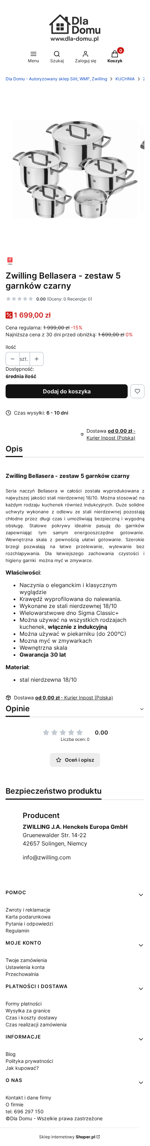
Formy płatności (24, 1004)
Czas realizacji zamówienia (36, 1024)
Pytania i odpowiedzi (29, 924)
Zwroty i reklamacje (28, 910)
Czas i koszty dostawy (31, 1017)
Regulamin (17, 930)
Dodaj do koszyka (67, 391)
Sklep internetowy (67, 1136)
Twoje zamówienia (26, 960)
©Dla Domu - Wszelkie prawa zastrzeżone (54, 1118)
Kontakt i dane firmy (28, 1097)
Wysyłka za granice (28, 1010)
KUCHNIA (125, 78)
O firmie (14, 1104)
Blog (11, 1054)
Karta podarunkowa (28, 917)
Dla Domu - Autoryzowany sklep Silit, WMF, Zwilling (56, 78)
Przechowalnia (22, 974)
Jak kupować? (22, 1068)
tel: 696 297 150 (25, 1111)
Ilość (11, 347)
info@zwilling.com (47, 857)
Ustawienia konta (25, 967)
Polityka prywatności (29, 1061)
